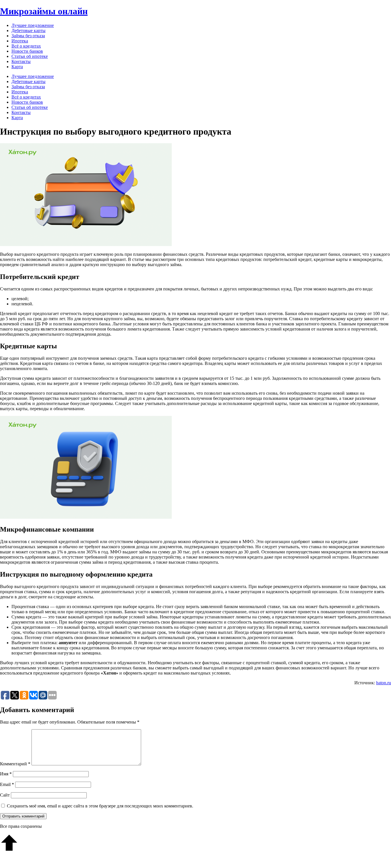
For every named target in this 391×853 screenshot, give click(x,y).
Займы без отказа (28, 35)
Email (7, 784)
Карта (17, 66)
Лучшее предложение (32, 25)
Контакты (21, 61)
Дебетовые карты (28, 30)
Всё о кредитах (26, 46)
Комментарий (15, 763)
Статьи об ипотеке (29, 56)
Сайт (5, 795)
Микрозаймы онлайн (44, 11)
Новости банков (27, 51)
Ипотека (19, 40)
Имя (6, 773)
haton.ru (383, 682)
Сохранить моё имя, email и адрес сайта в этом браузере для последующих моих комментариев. (100, 805)
